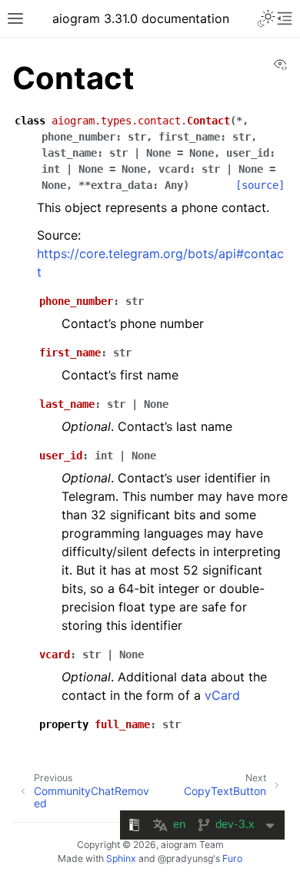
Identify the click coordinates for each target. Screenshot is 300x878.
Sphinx (121, 858)
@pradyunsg (185, 858)
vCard (222, 695)
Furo (232, 858)
